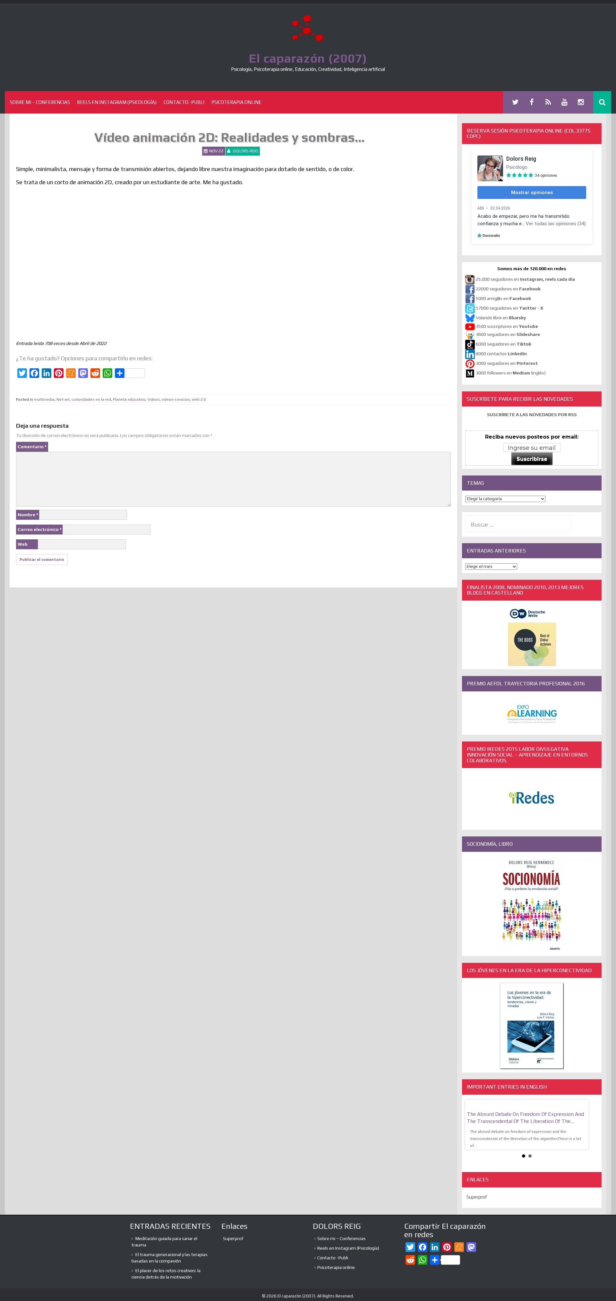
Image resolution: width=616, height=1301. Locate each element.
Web (23, 544)
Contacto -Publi (184, 102)
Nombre (28, 514)
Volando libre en (501, 317)
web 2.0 (199, 399)
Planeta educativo (129, 399)
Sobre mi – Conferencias (40, 102)
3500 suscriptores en (507, 326)
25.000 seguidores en (525, 279)
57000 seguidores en (509, 308)
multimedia (44, 399)
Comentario (32, 446)
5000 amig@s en (503, 298)
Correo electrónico (40, 529)
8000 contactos (501, 353)
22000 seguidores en (508, 288)
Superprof (476, 1207)
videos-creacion (176, 399)
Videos (153, 399)
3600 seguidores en (508, 334)
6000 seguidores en (503, 344)
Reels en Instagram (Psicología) (117, 102)
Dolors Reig (245, 151)
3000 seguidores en (506, 363)
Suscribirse (532, 459)
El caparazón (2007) (308, 58)
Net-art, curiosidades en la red (83, 399)
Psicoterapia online (236, 102)
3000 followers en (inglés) (511, 372)
